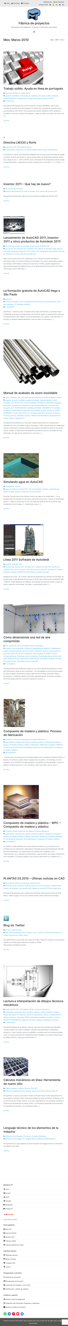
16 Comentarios (10, 752)
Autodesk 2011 (32, 249)
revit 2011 (16, 254)
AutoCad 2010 (23, 489)
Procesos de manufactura (21, 739)
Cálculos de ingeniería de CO (15, 1091)
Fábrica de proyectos (34, 23)
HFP (18, 147)
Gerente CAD (26, 888)
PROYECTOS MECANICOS (40, 415)
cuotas (43, 1012)
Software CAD (45, 246)
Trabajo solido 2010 (34, 98)
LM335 (29, 150)
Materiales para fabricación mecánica (37, 397)
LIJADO (14, 410)
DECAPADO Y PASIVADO (45, 403)
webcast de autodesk (45, 249)
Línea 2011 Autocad (32, 569)
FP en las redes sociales (13, 930)
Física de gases (38, 653)
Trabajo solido (25, 93)
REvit (51, 888)
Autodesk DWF (56, 886)
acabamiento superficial (13, 1012)
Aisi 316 (19, 403)
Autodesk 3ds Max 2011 (43, 567)
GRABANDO (46, 408)
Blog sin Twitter (14, 925)
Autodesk (15, 301)
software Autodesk (42, 572)
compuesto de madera (22, 742)
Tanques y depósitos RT (16, 418)
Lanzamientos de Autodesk (49, 251)
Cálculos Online (50, 1091)
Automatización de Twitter (23, 932)
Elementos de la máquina (13, 1136)
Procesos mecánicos (53, 413)
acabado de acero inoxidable (15, 400)
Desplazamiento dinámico (41, 648)
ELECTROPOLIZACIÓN (18, 408)
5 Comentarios (10, 841)
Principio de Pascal (9, 656)
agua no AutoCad (11, 489)
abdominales (9, 742)
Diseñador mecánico (23, 304)
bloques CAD (43, 5)
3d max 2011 (12, 249)
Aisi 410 (26, 403)
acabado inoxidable (32, 400)
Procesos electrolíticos (20, 413)
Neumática (39, 646)
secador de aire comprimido (38, 658)
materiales (20, 1017)
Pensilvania (34, 745)
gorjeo (26, 935)
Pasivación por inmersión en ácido (34, 410)
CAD (21, 96)
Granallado (7, 410)
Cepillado (30, 408)
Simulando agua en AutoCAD (23, 482)
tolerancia (55, 1020)
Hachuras (22, 1015)
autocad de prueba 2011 (28, 254)
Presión (54, 653)
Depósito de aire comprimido (18, 658)
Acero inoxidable (11, 397)
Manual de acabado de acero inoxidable (30, 393)
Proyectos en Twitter (16, 935)
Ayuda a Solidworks (10, 98)
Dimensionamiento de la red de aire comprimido (26, 651)
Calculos (37, 1012)
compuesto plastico (37, 742)
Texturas (18, 486)
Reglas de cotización (29, 1020)
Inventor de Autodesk (15, 189)
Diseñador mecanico (53, 1012)
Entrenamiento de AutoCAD (32, 301)
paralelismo (34, 1017)
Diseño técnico (10, 1009)
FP (39, 96)
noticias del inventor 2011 (48, 191)
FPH (15, 147)
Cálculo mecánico (11, 1088)
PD (22, 747)
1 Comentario (9, 101)
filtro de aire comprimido (23, 653)
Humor (29, 1136)
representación (54, 489)
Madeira (14, 745)
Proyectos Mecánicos (12, 93)
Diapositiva (57, 888)
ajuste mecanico (27, 1012)
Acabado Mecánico (46, 400)
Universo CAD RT (48, 98)
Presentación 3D (10, 886)
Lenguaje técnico (31, 1139)
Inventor (23, 569)
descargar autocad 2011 (19, 251)
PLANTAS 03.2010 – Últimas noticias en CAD (34, 878)
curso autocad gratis (49, 301)
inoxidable (56, 408)
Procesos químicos (9, 415)
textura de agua (8, 492)
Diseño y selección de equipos (23, 831)
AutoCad (11, 246)
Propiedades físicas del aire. (48, 656)
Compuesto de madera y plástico (48, 839)
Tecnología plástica (47, 747)
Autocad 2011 (21, 249)
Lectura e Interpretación (34, 1015)
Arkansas (8, 648)
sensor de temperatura (50, 150)
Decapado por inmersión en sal (22, 405)
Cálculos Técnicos (24, 1088)
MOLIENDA (38, 408)
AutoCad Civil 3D (37, 886)
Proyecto (57, 1017)
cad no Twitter (37, 932)
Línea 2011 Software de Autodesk (26, 559)
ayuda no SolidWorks (12, 96)
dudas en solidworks (31, 96)
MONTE (34, 150)
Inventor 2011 (34, 191)
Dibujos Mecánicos (9, 1015)
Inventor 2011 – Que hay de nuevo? (27, 184)
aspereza (40, 1020)
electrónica (9, 147)
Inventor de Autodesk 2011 (14, 191)
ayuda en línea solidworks (50, 96)
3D (6, 189)
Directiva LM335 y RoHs (19, 142)
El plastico (8, 739)
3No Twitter (9, 932)
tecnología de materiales (31, 747)
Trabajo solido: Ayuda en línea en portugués (33, 88)
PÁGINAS (59, 745)
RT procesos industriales (37, 413)
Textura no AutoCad (21, 492)
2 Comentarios (10, 664)
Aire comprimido (11, 646)
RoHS (40, 150)
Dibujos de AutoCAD (39, 888)
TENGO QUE (43, 745)
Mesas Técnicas (58, 2)
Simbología (47, 1020)
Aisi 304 (14, 403)
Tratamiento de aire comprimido (27, 661)
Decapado (32, 403)
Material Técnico (26, 147)
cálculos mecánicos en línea (35, 1091)
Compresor (28, 648)
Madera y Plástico (24, 745)
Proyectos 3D (34, 246)
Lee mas (6, 120)
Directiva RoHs (10, 150)
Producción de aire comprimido (27, 656)
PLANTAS (20, 886)
